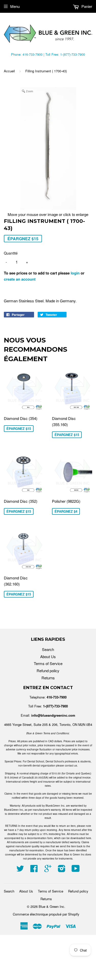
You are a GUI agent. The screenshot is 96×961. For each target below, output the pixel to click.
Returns (48, 677)
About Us (48, 656)
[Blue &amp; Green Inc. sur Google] (48, 870)
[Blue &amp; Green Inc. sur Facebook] (34, 870)
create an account (20, 279)
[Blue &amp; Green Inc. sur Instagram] (62, 870)
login (75, 273)
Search (48, 649)
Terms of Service (48, 663)
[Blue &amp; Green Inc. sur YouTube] (76, 870)
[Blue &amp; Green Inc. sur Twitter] (20, 870)
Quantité (11, 253)
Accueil (9, 70)
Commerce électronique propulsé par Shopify (46, 914)
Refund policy (48, 670)
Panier (86, 6)
